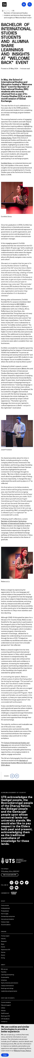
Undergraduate (5, 908)
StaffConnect (5, 1013)
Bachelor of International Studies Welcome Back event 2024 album (16, 763)
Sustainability (5, 977)
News (2, 944)
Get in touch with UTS (9, 874)
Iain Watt (26, 124)
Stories (3, 952)
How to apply (4, 913)
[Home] (3, 11)
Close (5, 1055)
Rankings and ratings (7, 988)
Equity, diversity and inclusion (9, 982)
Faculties (3, 972)
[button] (12, 776)
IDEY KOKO (20, 304)
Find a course (5, 905)
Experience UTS (5, 949)
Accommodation (6, 924)
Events (3, 946)
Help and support (6, 1005)
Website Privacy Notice (22, 1051)
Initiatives (4, 980)
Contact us (4, 1021)
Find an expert (5, 936)
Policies (3, 1010)
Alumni (3, 955)
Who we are (4, 969)
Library (3, 1007)
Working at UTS (5, 1016)
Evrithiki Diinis (6, 163)
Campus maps (5, 922)
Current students (6, 1002)
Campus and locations (7, 985)
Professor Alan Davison (23, 131)
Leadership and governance (9, 991)
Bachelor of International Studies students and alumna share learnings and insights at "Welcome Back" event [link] (17, 15)
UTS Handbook (5, 1018)
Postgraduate (5, 911)
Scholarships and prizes (8, 916)
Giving (3, 957)
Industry (3, 938)
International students (7, 919)
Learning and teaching (7, 974)
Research (4, 941)
